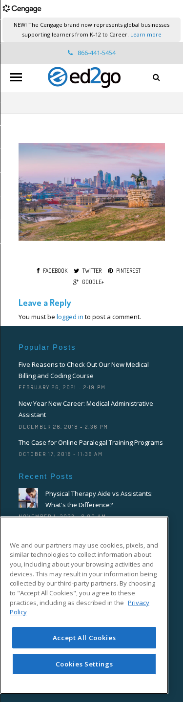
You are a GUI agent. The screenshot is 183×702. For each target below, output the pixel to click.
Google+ (93, 281)
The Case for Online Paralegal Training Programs (91, 442)
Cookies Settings (84, 664)
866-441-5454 (97, 52)
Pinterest (128, 270)
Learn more (146, 34)
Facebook (55, 270)
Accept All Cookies (84, 637)
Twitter (92, 270)
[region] (84, 605)
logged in (70, 316)
